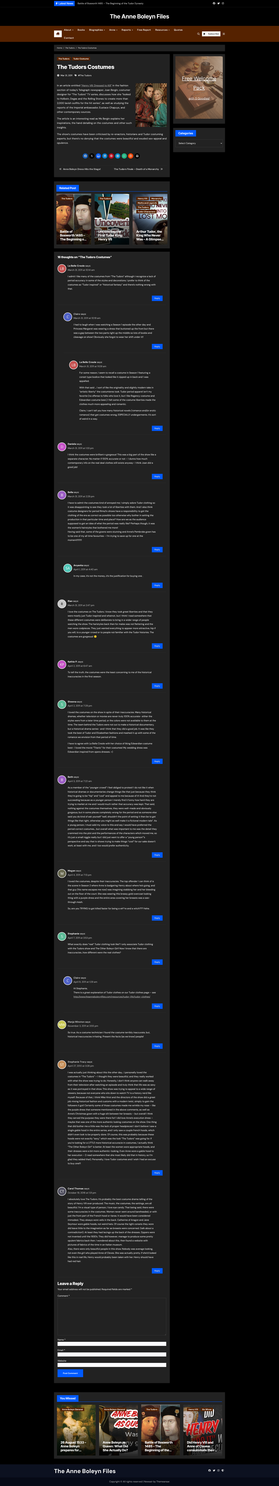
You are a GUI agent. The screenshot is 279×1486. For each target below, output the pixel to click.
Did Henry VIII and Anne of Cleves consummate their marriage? (201, 1448)
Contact (69, 37)
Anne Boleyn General (72, 1409)
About (68, 29)
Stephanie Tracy (77, 1061)
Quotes (178, 29)
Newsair (148, 1481)
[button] (224, 34)
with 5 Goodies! (199, 98)
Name (62, 1339)
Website (62, 1360)
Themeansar (162, 1481)
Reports (127, 29)
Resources (161, 29)
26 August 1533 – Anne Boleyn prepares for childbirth (73, 1448)
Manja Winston (76, 1021)
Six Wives (206, 1409)
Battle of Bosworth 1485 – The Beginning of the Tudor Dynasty (73, 237)
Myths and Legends (147, 203)
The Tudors (63, 58)
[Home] (58, 34)
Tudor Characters (146, 211)
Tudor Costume (81, 58)
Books (81, 29)
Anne (112, 29)
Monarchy (156, 198)
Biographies (96, 29)
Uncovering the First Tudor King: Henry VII (110, 235)
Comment (64, 1295)
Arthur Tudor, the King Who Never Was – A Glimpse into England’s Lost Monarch (149, 239)
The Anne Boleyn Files (139, 16)
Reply (157, 298)
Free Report (144, 29)
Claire (77, 314)
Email (61, 1350)
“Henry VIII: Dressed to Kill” (96, 85)
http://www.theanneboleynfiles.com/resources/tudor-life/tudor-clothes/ (112, 996)
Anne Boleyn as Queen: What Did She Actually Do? (115, 1446)
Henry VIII (142, 198)
